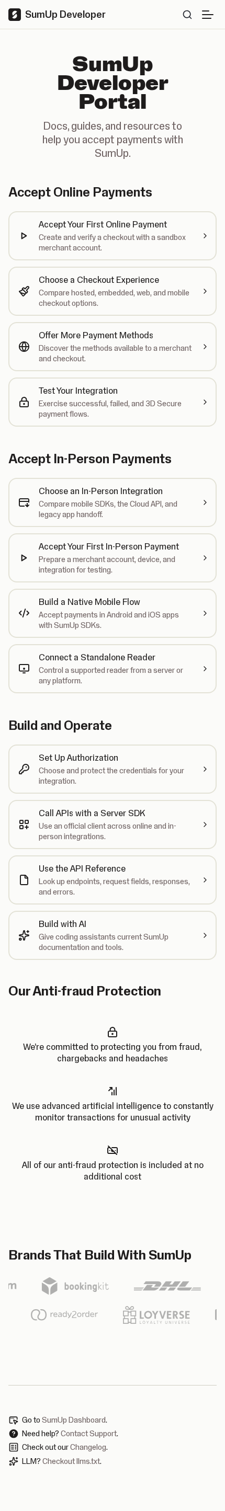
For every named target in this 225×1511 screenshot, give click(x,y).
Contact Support (89, 1433)
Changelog (88, 1447)
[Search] (187, 14)
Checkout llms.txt (71, 1461)
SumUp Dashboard (74, 1420)
